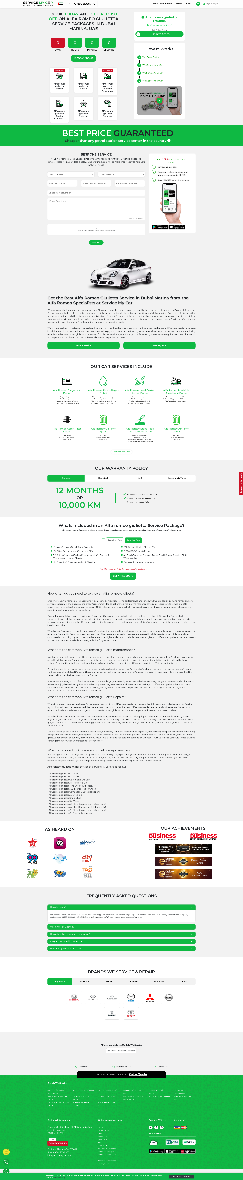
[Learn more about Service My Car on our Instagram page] (162, 1127)
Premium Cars (115, 540)
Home (156, 4)
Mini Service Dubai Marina (159, 1096)
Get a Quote (159, 345)
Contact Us (102, 1136)
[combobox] (70, 174)
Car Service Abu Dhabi (107, 1155)
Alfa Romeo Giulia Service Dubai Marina (121, 1051)
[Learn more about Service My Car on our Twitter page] (151, 1127)
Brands (189, 4)
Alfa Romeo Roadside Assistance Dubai (176, 392)
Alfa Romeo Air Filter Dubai (176, 430)
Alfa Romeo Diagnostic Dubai (67, 392)
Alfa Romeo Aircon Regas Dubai (103, 392)
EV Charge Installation (107, 1149)
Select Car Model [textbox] (107, 174)
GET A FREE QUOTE (123, 576)
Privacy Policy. (59, 1178)
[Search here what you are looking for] (198, 4)
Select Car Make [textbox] (56, 174)
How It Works (166, 4)
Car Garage (102, 1139)
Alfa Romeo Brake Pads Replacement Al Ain (140, 430)
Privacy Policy (103, 1164)
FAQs (100, 1133)
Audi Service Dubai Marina (83, 1090)
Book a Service (84, 345)
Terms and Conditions (107, 1161)
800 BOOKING (58, 1143)
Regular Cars (133, 540)
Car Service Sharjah (106, 1152)
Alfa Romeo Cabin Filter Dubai (67, 430)
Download (102, 1145)
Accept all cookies (181, 1176)
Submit (96, 242)
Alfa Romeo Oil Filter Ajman (103, 430)
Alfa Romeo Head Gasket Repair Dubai (140, 392)
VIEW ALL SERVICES (121, 452)
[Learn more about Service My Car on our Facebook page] (156, 1127)
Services (179, 4)
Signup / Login (212, 4)
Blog (100, 1142)
